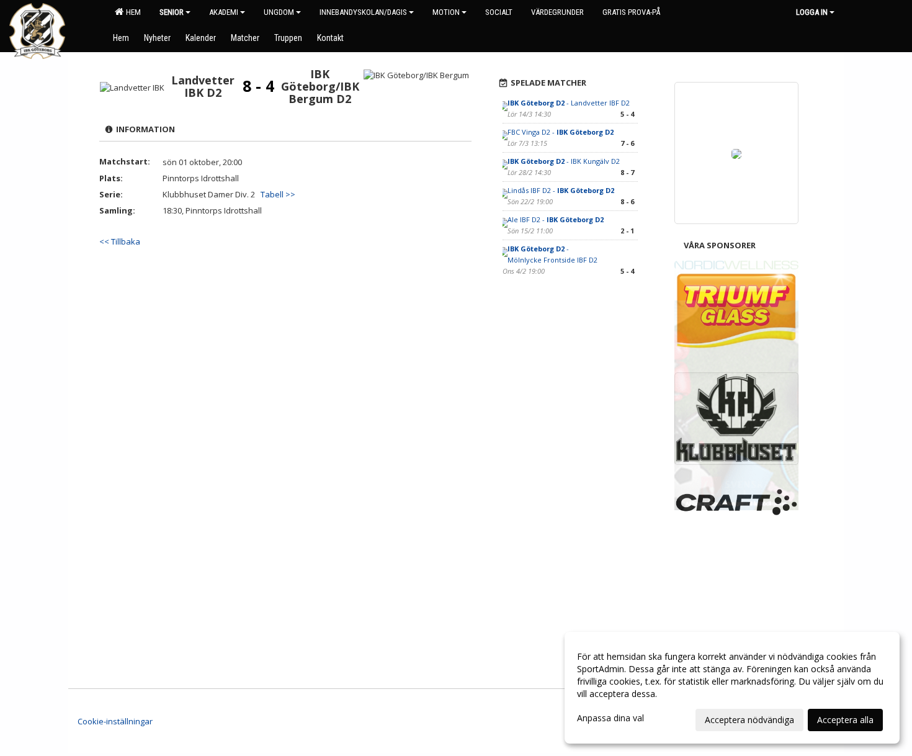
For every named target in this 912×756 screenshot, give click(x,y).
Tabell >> (278, 194)
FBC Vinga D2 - (560, 132)
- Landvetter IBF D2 (568, 102)
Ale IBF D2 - (555, 219)
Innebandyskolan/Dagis (363, 12)
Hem (131, 12)
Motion (446, 12)
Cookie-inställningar (115, 721)
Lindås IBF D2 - (560, 190)
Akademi (223, 12)
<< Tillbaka (119, 241)
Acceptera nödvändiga (749, 720)
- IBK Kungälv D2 (563, 161)
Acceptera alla (845, 720)
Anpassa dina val (610, 718)
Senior (171, 12)
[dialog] (732, 688)
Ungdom (279, 12)
